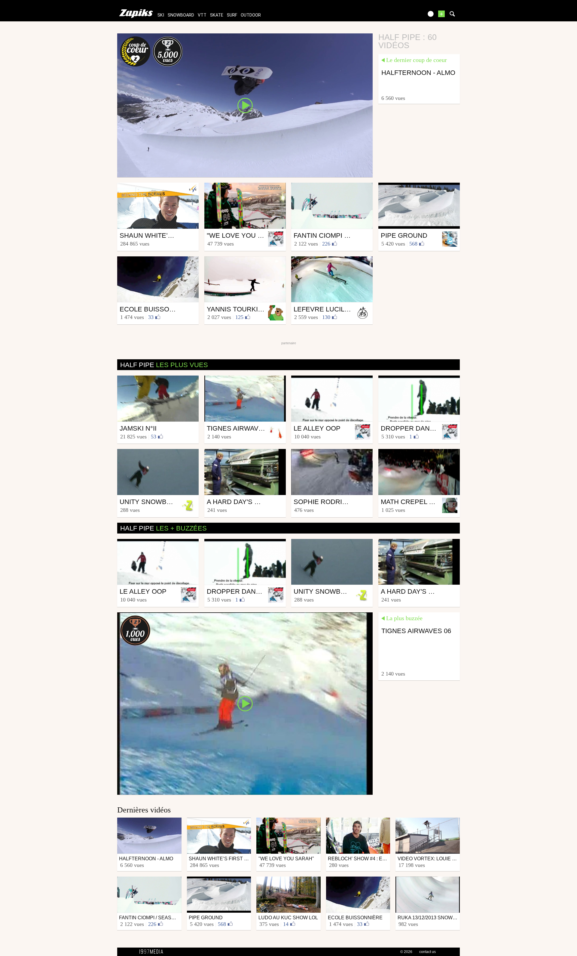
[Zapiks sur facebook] (406, 15)
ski (160, 15)
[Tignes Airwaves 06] (245, 703)
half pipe (164, 365)
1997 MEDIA (153, 952)
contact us (427, 952)
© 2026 (406, 952)
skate (216, 15)
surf (232, 15)
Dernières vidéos (144, 810)
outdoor (251, 15)
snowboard (181, 15)
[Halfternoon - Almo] (245, 105)
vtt (202, 15)
